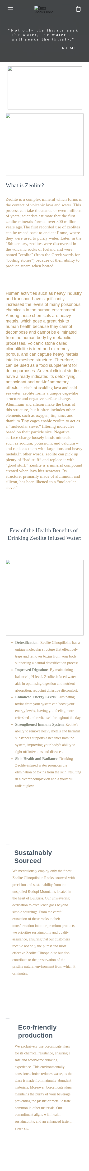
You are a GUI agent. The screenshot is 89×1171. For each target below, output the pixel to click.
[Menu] (10, 9)
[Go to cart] (78, 9)
